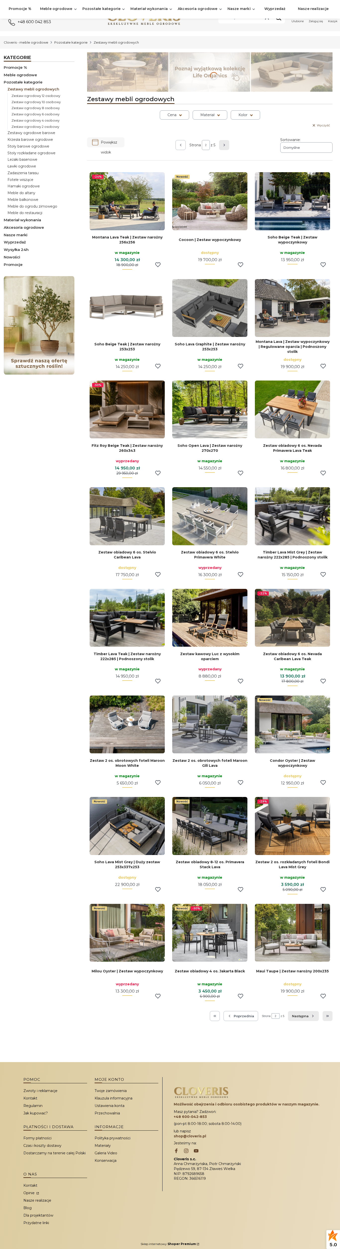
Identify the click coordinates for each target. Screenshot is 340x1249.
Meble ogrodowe (20, 75)
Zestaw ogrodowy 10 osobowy (36, 102)
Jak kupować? (35, 1113)
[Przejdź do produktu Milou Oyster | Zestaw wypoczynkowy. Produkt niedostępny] (127, 933)
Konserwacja (105, 1160)
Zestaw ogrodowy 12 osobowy (35, 96)
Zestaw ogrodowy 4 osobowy (35, 120)
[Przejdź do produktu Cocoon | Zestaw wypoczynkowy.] (209, 201)
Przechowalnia (107, 1113)
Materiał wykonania (22, 220)
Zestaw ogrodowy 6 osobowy (35, 114)
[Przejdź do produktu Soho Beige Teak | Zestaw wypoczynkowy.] (292, 201)
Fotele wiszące (20, 179)
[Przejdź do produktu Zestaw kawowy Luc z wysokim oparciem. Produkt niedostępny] (209, 618)
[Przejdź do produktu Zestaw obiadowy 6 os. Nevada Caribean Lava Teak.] (292, 618)
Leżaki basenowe (22, 159)
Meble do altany (21, 193)
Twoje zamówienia (111, 1091)
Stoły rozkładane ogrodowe (31, 153)
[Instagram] (186, 1151)
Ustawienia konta (109, 1105)
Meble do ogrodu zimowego (32, 206)
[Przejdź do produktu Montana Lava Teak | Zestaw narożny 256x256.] (127, 201)
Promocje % (15, 67)
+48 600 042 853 (34, 21)
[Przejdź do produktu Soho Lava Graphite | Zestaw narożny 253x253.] (209, 308)
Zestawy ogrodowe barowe (31, 133)
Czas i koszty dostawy (42, 1145)
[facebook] (176, 1151)
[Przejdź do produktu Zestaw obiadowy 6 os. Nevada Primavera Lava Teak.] (292, 409)
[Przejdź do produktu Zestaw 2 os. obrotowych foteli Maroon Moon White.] (127, 724)
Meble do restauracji (24, 213)
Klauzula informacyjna (113, 1098)
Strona (195, 145)
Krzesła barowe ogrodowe (30, 139)
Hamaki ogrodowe (23, 186)
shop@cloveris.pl (190, 1136)
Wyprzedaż (15, 242)
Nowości (12, 257)
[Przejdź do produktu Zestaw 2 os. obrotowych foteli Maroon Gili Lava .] (209, 724)
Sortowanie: (290, 140)
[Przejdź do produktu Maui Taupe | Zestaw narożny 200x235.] (292, 933)
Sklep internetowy (168, 1244)
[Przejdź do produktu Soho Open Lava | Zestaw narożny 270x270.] (209, 409)
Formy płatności (37, 1138)
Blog (27, 1208)
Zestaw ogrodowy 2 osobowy (35, 127)
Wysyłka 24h (16, 249)
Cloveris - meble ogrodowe (26, 42)
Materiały (103, 1145)
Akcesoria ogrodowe (24, 227)
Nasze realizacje (37, 1200)
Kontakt (30, 1098)
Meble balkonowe (22, 199)
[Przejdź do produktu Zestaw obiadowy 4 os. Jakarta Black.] (209, 933)
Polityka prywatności (112, 1138)
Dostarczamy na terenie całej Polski (54, 1153)
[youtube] (196, 1151)
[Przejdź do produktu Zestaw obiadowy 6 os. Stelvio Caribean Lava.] (127, 516)
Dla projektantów (38, 1215)
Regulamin (33, 1105)
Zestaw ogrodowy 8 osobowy (35, 108)
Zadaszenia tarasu (23, 173)
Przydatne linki (36, 1223)
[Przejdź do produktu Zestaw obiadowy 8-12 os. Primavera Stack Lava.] (209, 826)
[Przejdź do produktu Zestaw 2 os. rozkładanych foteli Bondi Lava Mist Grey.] (292, 826)
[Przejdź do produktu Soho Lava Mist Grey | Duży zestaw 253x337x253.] (127, 826)
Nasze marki (15, 235)
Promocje (13, 264)
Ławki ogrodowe (21, 166)
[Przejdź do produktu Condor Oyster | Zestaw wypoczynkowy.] (292, 724)
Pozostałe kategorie (71, 42)
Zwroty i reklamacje (40, 1091)
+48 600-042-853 (190, 1116)
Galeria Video (106, 1153)
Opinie (29, 1193)
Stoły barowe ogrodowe (28, 146)
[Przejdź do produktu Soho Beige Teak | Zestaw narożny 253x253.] (127, 308)
